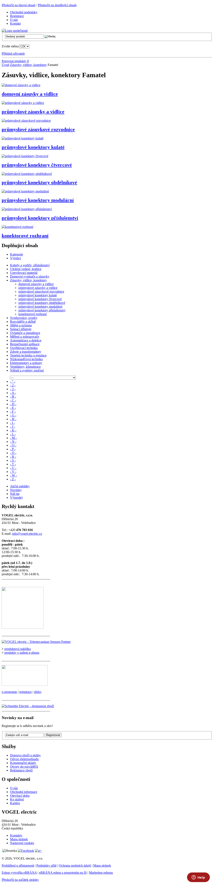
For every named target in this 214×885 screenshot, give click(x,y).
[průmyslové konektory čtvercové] (25, 156)
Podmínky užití (46, 865)
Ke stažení (17, 799)
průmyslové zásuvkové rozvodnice (38, 129)
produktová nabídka (17, 649)
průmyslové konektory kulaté (33, 147)
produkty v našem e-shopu (21, 652)
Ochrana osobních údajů (75, 865)
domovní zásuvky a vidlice (30, 94)
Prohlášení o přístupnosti (18, 865)
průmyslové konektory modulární (38, 200)
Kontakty (16, 835)
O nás (14, 788)
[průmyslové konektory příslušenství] (27, 209)
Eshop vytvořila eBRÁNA (19, 872)
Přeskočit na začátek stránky (20, 879)
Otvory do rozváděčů (24, 766)
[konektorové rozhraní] (17, 227)
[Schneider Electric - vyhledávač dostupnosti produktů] (28, 706)
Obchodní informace (23, 792)
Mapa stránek (19, 839)
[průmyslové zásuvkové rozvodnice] (26, 120)
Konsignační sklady (23, 763)
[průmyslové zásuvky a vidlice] (23, 103)
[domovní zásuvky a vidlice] (21, 85)
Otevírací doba (19, 795)
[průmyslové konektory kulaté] (22, 138)
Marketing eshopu (101, 872)
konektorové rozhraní (25, 235)
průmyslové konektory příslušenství (40, 218)
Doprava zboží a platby (25, 755)
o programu (9, 692)
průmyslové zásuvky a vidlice (33, 111)
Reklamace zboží (21, 770)
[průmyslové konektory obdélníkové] (27, 174)
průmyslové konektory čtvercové (37, 165)
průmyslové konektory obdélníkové (39, 182)
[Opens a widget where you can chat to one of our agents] (198, 877)
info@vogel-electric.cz (27, 533)
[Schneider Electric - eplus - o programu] (25, 685)
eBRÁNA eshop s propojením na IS (63, 872)
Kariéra (15, 803)
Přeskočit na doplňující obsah (57, 5)
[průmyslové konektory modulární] (25, 191)
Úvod (5, 65)
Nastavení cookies (22, 843)
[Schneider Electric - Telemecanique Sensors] (36, 642)
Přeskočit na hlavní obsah (18, 5)
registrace (25, 692)
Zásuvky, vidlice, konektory (28, 65)
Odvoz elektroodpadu (24, 759)
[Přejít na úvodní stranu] (15, 30)
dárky (38, 692)
